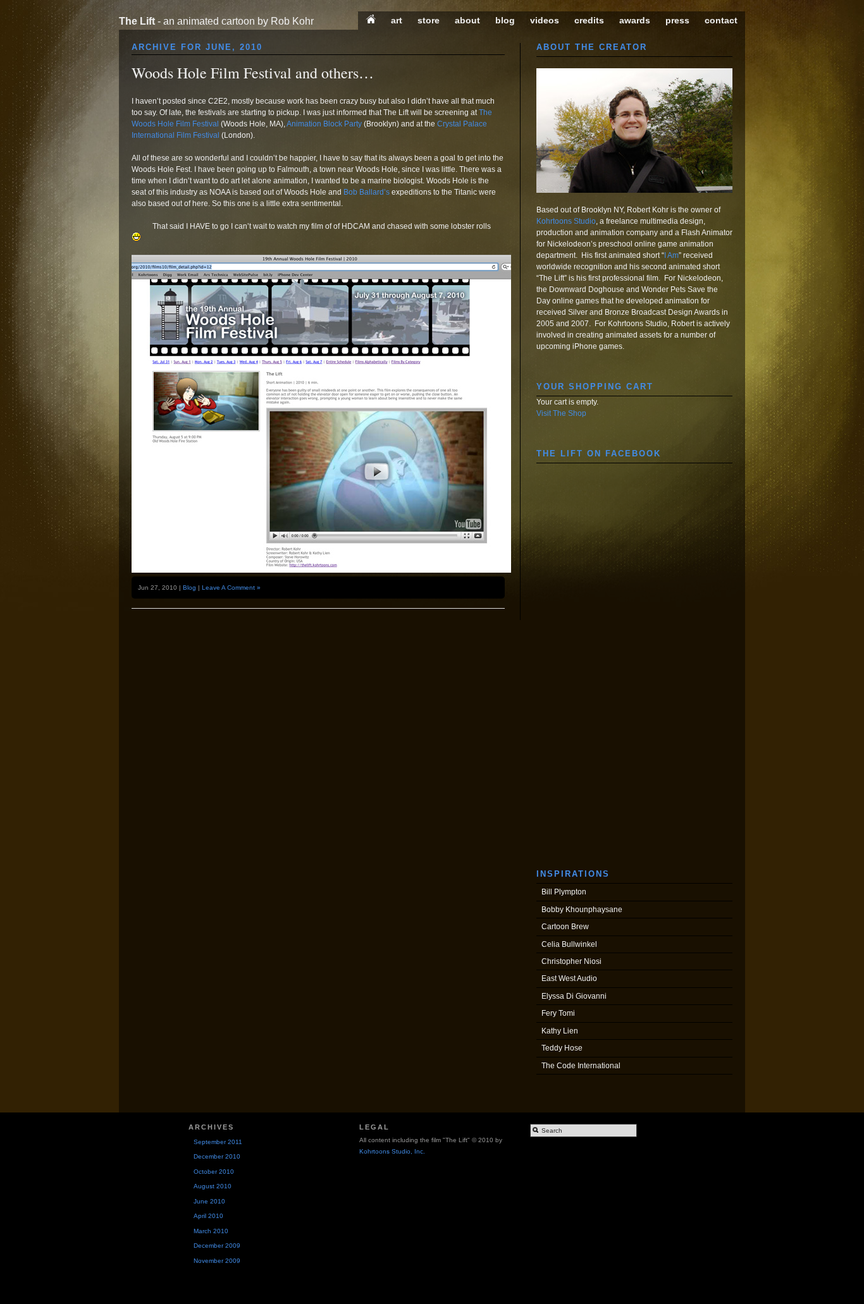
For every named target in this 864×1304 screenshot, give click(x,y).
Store (428, 20)
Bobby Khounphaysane (581, 909)
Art (396, 20)
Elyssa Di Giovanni (574, 996)
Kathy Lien (559, 1031)
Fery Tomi (558, 1013)
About (467, 20)
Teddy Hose (562, 1048)
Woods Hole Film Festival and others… (253, 73)
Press (677, 20)
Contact (721, 20)
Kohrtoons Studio (566, 221)
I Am (671, 255)
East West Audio (569, 978)
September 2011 (218, 1141)
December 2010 (217, 1156)
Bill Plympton (563, 891)
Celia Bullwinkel (569, 944)
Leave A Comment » (231, 587)
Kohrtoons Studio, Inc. (392, 1151)
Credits (589, 20)
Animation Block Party (324, 123)
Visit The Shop (561, 413)
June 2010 (209, 1201)
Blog (505, 20)
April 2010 (208, 1215)
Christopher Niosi (571, 961)
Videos (544, 20)
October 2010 (214, 1171)
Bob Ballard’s (366, 192)
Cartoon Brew (565, 926)
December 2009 (217, 1245)
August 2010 (212, 1186)
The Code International (580, 1065)
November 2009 (217, 1260)
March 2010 (211, 1231)
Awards (634, 20)
